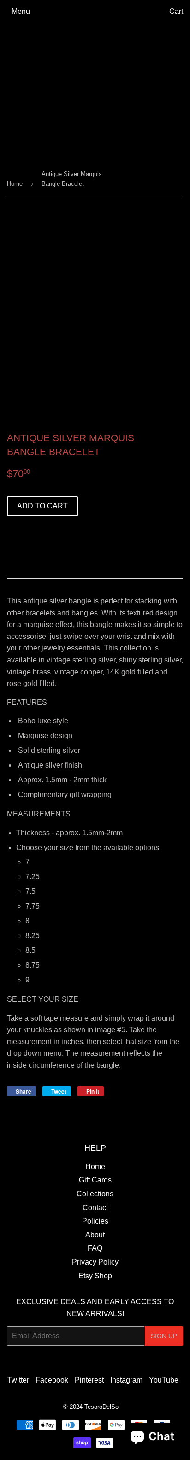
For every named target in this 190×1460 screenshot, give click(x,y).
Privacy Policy (95, 1262)
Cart (176, 11)
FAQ (95, 1248)
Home (15, 183)
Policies (95, 1221)
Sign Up (164, 1336)
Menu (21, 11)
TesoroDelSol (102, 1406)
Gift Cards (95, 1180)
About (95, 1235)
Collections (95, 1194)
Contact (95, 1208)
